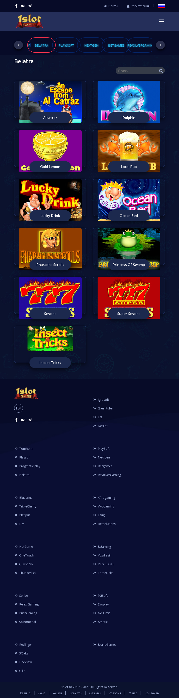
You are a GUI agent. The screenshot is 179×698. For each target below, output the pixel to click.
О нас (133, 693)
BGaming (104, 546)
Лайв (41, 693)
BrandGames (106, 644)
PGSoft (102, 595)
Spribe (23, 595)
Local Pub (129, 166)
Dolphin (128, 117)
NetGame (25, 546)
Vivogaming (105, 506)
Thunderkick (27, 573)
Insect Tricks (50, 362)
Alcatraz (50, 117)
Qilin (21, 671)
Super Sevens (128, 313)
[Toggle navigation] (161, 21)
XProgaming (106, 497)
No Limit (103, 613)
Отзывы (95, 693)
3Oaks (23, 653)
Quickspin (25, 564)
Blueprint (25, 497)
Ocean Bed (129, 215)
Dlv (21, 524)
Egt (99, 417)
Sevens (50, 313)
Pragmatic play (29, 466)
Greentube (105, 408)
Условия (115, 693)
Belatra (23, 475)
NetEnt (102, 426)
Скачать (75, 693)
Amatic (102, 622)
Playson (24, 457)
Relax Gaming (28, 604)
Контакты (152, 693)
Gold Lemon (50, 166)
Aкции (57, 693)
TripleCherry (27, 506)
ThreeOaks (105, 573)
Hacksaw (25, 662)
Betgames (104, 466)
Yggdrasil (103, 555)
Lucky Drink (50, 215)
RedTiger (25, 644)
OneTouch (26, 555)
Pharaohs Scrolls (50, 264)
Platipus (24, 515)
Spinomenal (27, 622)
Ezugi (101, 515)
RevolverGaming (109, 475)
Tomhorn (25, 448)
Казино (25, 693)
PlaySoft (103, 448)
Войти (112, 6)
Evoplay (103, 604)
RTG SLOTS (105, 564)
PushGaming (27, 613)
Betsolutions (106, 524)
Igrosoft (103, 399)
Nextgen (103, 457)
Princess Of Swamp (129, 264)
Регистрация (140, 6)
